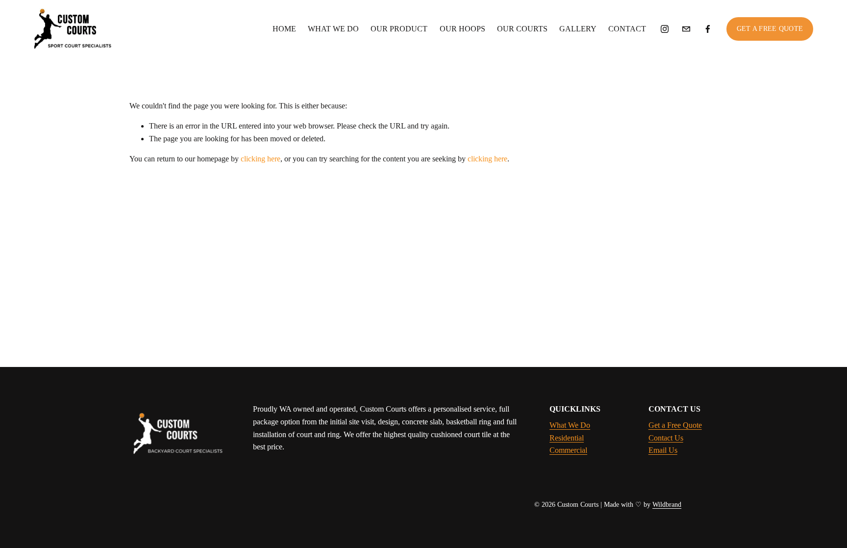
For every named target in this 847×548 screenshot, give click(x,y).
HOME (284, 29)
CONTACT (627, 29)
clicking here (260, 159)
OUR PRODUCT (399, 29)
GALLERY (578, 29)
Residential (566, 438)
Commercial (568, 450)
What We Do (569, 425)
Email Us (662, 450)
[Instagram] (665, 29)
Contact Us (665, 438)
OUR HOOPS (462, 29)
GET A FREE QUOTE (770, 28)
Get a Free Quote (675, 425)
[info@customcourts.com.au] (686, 29)
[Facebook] (708, 29)
